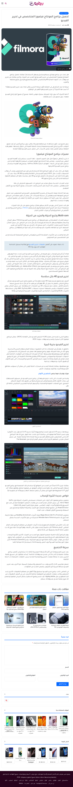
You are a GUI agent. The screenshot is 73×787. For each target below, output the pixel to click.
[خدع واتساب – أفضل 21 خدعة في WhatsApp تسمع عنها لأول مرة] (14, 600)
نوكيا (26, 780)
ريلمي (50, 780)
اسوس (11, 780)
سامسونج (65, 780)
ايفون (59, 780)
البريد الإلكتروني (64, 675)
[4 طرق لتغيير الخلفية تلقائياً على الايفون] (36, 600)
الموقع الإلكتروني (30, 675)
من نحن (33, 783)
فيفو (36, 780)
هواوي (54, 780)
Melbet (21, 783)
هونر (46, 780)
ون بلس (21, 780)
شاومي (41, 780)
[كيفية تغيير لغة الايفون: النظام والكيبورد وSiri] (59, 600)
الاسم (67, 667)
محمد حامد (64, 25)
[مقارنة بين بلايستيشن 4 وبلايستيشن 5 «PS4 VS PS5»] (36, 618)
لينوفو (15, 780)
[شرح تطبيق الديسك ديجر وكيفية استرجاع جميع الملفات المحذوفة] (14, 618)
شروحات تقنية (64, 13)
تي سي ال (51, 783)
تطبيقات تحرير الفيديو (37, 244)
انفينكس (31, 780)
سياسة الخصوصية (41, 783)
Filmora (25, 208)
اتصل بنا (27, 783)
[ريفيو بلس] (36, 3)
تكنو (6, 780)
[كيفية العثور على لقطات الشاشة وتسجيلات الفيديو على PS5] (59, 618)
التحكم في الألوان (44, 374)
